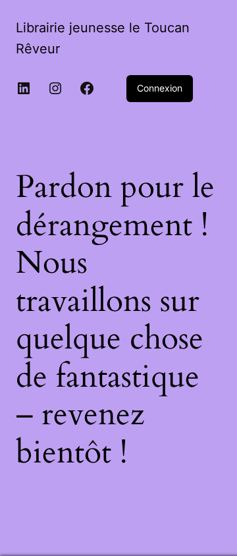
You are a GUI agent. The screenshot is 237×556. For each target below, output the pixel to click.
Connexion (159, 88)
